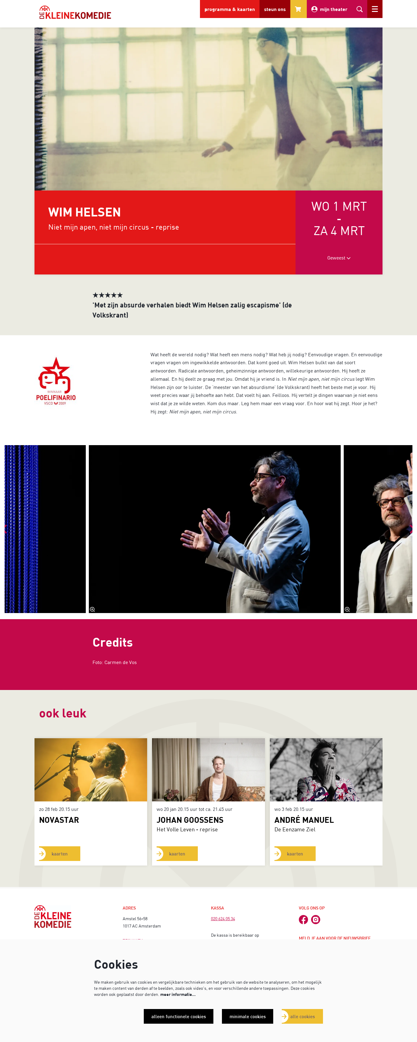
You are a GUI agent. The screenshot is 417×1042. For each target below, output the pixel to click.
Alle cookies (302, 1016)
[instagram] (315, 919)
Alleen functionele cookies (178, 1016)
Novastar (59, 819)
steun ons (275, 9)
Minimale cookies (248, 1016)
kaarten (60, 853)
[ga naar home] (75, 12)
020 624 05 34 (223, 918)
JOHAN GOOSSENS (190, 819)
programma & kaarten (230, 9)
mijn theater (333, 9)
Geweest (336, 257)
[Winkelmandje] (298, 9)
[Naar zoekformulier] (359, 9)
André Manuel (304, 819)
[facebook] (303, 919)
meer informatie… (178, 994)
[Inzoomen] (92, 609)
